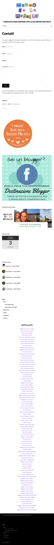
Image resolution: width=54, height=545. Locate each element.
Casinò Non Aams (27, 445)
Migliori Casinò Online (27, 437)
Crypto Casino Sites (27, 428)
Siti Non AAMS (27, 449)
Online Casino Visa (27, 391)
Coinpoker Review (27, 485)
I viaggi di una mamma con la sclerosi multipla (27, 22)
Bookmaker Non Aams (27, 399)
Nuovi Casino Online (27, 420)
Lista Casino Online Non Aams (27, 364)
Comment (8, 66)
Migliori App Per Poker (27, 480)
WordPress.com (6, 542)
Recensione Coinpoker (27, 482)
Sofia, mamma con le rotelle (11, 307)
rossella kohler (9, 277)
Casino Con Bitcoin (27, 418)
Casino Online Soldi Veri (27, 426)
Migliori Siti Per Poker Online (27, 455)
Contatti (5, 312)
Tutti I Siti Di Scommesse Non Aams (27, 509)
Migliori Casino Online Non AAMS (27, 495)
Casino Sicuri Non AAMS (27, 435)
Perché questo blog (9, 304)
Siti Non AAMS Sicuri (27, 474)
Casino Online (27, 381)
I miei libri (5, 318)
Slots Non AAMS (27, 433)
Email (7, 53)
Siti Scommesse (27, 439)
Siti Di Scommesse (27, 358)
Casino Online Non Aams (27, 339)
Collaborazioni (6, 532)
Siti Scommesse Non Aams (27, 408)
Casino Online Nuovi (27, 453)
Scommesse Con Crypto (27, 393)
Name (7, 46)
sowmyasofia (9, 271)
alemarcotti (8, 266)
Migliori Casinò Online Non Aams (27, 451)
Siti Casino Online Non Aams (27, 337)
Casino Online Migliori (27, 385)
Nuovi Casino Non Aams (27, 416)
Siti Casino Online (27, 430)
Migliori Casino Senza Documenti (27, 476)
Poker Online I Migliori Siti (27, 460)
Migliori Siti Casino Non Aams (27, 395)
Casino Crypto (27, 414)
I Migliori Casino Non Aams (27, 424)
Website (4, 60)
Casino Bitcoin (27, 410)
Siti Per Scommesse (27, 356)
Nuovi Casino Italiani (27, 333)
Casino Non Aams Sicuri (27, 379)
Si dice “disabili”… (16, 266)
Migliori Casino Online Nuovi (27, 397)
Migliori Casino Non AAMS (27, 447)
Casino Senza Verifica (27, 406)
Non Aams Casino (27, 335)
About (4, 301)
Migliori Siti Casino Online (27, 329)
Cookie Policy (6, 315)
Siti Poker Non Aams (27, 458)
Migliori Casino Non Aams (27, 347)
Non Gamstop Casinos (27, 331)
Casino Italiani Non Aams (27, 387)
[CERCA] (50, 26)
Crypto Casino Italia (27, 401)
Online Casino (27, 422)
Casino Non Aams (27, 345)
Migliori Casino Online (27, 383)
